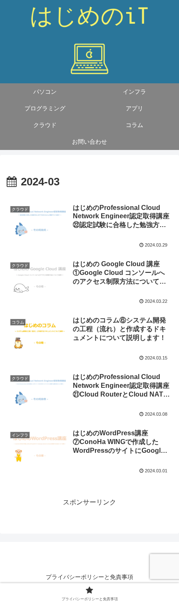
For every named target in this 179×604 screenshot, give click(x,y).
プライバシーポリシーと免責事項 (89, 577)
